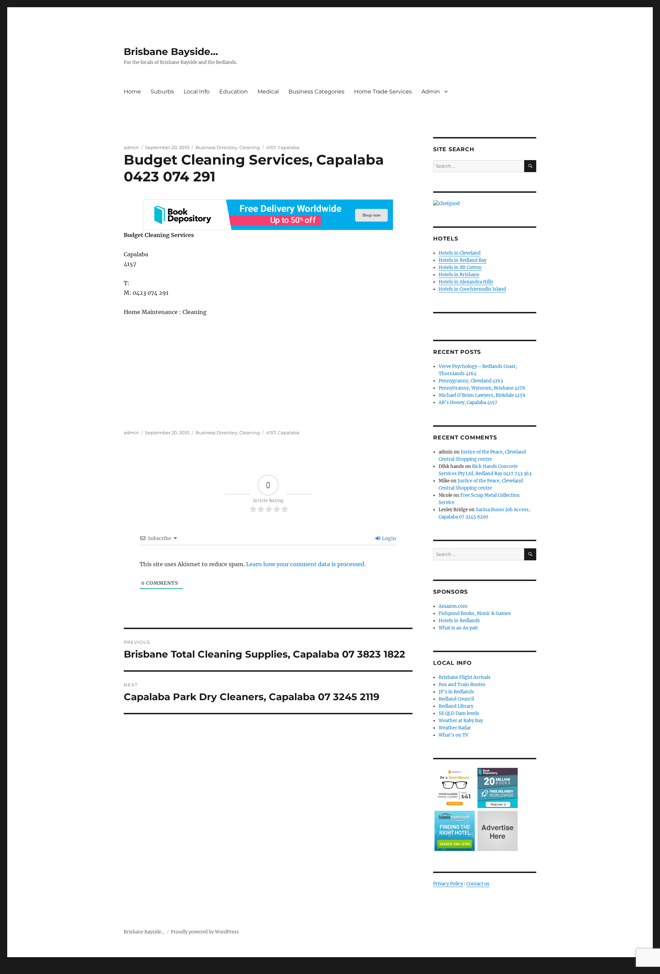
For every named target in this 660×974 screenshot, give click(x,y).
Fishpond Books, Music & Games (475, 613)
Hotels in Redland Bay (462, 260)
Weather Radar (455, 728)
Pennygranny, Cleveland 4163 (471, 381)
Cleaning (249, 147)
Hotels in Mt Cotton (460, 267)
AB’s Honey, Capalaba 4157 (468, 402)
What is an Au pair (458, 628)
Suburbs (162, 91)
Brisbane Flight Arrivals (465, 677)
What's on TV (454, 735)
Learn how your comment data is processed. (306, 564)
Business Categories (316, 91)
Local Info (197, 91)
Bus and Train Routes (462, 684)
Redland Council (456, 699)
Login (388, 538)
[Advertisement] (269, 375)
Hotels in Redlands (459, 621)
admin (131, 147)
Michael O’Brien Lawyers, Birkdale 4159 (482, 395)
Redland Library (456, 706)
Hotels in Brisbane (459, 275)
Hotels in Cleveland (460, 253)
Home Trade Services (383, 91)
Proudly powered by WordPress (205, 932)
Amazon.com (453, 606)
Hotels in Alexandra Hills (466, 282)
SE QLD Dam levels (459, 713)
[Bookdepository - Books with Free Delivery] (268, 214)
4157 (271, 147)
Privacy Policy (448, 884)
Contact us (478, 884)
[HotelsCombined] (454, 830)
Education (233, 91)
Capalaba (288, 147)
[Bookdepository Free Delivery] (497, 788)
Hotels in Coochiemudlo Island (472, 289)
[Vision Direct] (454, 788)
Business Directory (216, 147)
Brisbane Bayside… (171, 51)
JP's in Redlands (456, 692)
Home (132, 91)
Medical (268, 91)
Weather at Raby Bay (461, 721)
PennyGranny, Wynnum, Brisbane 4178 (482, 388)
